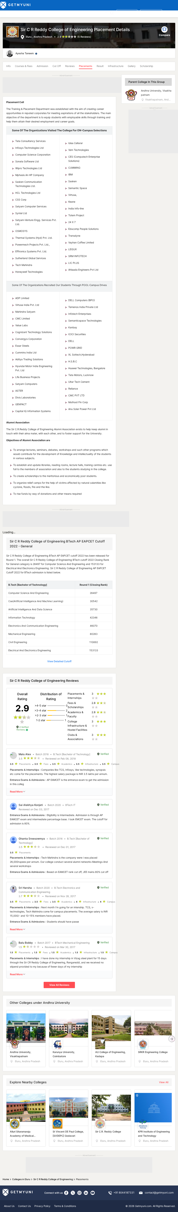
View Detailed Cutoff (59, 661)
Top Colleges (8, 12)
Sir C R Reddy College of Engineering (53, 1179)
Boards (61, 12)
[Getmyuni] (15, 5)
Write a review (127, 12)
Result (100, 66)
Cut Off (56, 66)
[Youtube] (92, 1192)
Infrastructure (115, 66)
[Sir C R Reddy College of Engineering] (13, 32)
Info (8, 66)
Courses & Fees (23, 66)
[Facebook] (66, 1192)
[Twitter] (72, 1192)
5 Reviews (84, 36)
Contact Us (24, 1206)
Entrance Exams (45, 12)
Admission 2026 (77, 12)
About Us (9, 1206)
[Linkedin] (86, 1192)
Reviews (70, 66)
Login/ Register (151, 12)
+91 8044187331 (124, 1192)
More (101, 12)
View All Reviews (59, 984)
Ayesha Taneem (24, 53)
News (92, 12)
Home (6, 1179)
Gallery (132, 66)
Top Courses (26, 12)
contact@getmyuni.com (159, 1192)
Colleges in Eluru (21, 1179)
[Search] (112, 13)
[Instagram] (79, 1192)
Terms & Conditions (65, 1206)
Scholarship (146, 66)
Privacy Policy (42, 1206)
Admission (42, 66)
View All (163, 1082)
